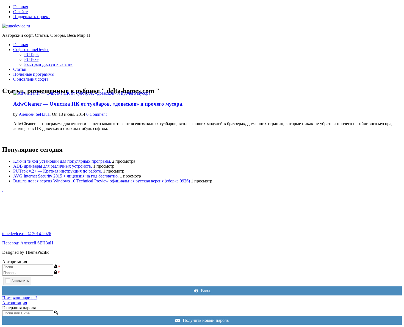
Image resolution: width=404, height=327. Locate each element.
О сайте (20, 11)
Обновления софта (30, 79)
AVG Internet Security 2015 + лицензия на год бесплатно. (66, 176)
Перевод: (11, 243)
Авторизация (14, 302)
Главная (20, 6)
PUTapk (31, 54)
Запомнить (20, 281)
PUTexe (31, 59)
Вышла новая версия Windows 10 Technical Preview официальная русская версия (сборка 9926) (101, 181)
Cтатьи (19, 69)
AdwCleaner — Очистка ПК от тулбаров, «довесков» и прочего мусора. (98, 104)
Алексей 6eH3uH (35, 114)
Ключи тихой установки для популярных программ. (62, 161)
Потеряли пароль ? (19, 297)
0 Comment (96, 114)
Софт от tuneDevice (31, 49)
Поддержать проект (31, 16)
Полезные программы (33, 74)
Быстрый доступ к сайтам (48, 64)
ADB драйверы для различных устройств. (52, 166)
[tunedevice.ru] (16, 26)
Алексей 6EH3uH (36, 243)
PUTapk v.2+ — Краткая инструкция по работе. (57, 171)
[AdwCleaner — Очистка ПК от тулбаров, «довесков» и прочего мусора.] (82, 93)
